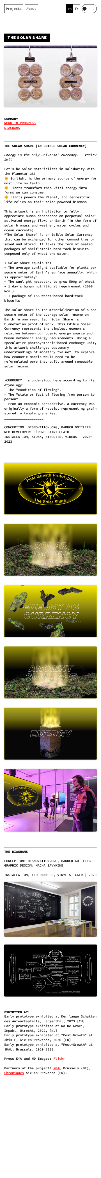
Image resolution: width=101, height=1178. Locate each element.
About (31, 8)
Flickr (59, 1058)
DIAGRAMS (12, 128)
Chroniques (14, 1073)
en (70, 8)
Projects (14, 8)
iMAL (57, 1068)
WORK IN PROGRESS (20, 123)
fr (77, 8)
